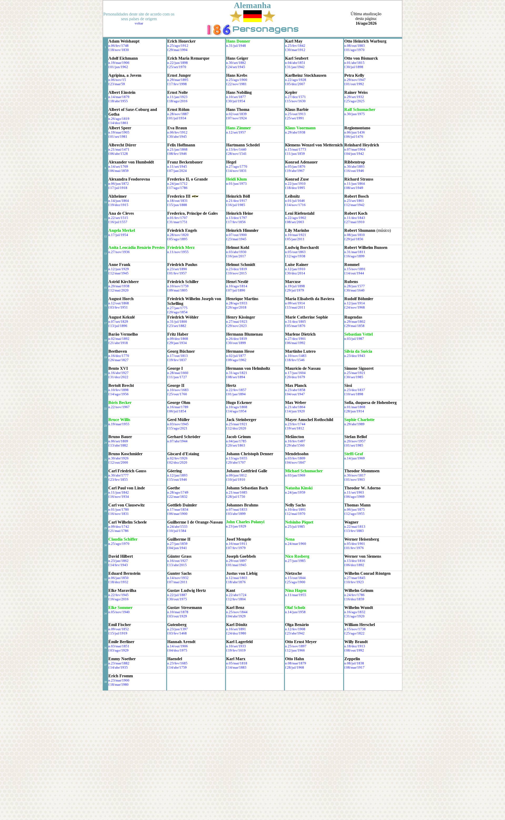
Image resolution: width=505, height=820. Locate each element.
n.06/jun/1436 (354, 132)
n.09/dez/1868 (177, 339)
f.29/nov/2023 (236, 326)
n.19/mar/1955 (118, 424)
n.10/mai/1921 (295, 235)
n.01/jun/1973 (236, 184)
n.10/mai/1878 (177, 612)
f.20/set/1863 (235, 445)
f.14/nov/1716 (295, 205)
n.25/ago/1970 (118, 544)
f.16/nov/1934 (118, 497)
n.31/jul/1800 (177, 322)
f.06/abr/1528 (118, 154)
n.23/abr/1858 (295, 390)
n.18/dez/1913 (354, 646)
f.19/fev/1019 (236, 650)
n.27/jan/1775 (177, 308)
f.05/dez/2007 (295, 84)
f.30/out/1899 (236, 343)
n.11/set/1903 (354, 492)
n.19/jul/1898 (295, 286)
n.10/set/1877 (236, 97)
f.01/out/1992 (354, 84)
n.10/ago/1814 (236, 286)
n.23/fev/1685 (177, 663)
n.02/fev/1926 (177, 458)
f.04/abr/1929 (236, 616)
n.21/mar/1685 (236, 492)
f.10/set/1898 (353, 394)
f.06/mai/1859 (118, 171)
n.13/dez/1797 (236, 218)
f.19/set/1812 (294, 428)
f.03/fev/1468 (177, 633)
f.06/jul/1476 (353, 137)
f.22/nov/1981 (236, 84)
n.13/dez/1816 (354, 561)
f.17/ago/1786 (177, 188)
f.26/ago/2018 (236, 307)
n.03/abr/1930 (236, 252)
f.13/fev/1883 (354, 531)
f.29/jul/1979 (294, 290)
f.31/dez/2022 (118, 377)
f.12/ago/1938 (295, 256)
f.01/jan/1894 (236, 394)
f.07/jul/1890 (235, 290)
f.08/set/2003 (294, 222)
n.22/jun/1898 (177, 63)
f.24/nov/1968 (354, 307)
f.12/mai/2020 (118, 290)
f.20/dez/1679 (295, 377)
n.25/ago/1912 (177, 46)
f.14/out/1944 (354, 273)
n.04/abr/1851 (295, 63)
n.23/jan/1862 (118, 561)
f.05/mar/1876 (295, 326)
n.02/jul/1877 (236, 356)
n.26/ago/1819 (118, 119)
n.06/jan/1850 (118, 578)
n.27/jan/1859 (177, 544)
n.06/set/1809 (118, 441)
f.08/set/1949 (353, 188)
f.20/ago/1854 (177, 312)
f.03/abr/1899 (236, 514)
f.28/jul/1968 (294, 667)
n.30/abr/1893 (354, 166)
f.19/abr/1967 (295, 171)
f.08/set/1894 (235, 377)
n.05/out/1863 (295, 252)
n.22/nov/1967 (119, 407)
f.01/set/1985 (353, 445)
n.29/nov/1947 (355, 80)
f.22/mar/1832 (177, 497)
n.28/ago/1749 (177, 492)
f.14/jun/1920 (295, 411)
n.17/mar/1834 (177, 509)
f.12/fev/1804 (236, 599)
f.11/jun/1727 (177, 377)
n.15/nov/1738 (355, 629)
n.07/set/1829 (118, 322)
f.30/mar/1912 (295, 50)
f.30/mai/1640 (354, 290)
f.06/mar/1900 (177, 514)
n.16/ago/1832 (354, 612)
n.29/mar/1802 (354, 322)
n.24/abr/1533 (177, 527)
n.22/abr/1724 (236, 595)
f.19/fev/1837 (177, 360)
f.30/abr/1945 (177, 137)
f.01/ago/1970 (354, 50)
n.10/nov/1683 (178, 390)
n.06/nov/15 (117, 80)
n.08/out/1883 (354, 46)
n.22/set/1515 (118, 218)
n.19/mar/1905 (118, 132)
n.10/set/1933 (236, 646)
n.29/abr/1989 (354, 424)
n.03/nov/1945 (178, 424)
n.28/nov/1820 (178, 235)
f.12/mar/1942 (354, 205)
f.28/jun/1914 (354, 411)
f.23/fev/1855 (118, 479)
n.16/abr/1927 (118, 373)
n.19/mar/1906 (118, 63)
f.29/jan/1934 (177, 343)
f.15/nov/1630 (295, 101)
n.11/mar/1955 (295, 595)
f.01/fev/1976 (354, 548)
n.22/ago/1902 (295, 218)
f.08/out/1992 (354, 650)
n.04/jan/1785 (236, 441)
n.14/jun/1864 (118, 201)
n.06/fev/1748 (118, 46)
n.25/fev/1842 (295, 46)
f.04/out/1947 (295, 394)
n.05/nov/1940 (119, 612)
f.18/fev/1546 (295, 360)
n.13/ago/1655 (236, 458)
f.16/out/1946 (354, 171)
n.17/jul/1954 (118, 235)
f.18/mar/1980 (118, 684)
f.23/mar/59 (116, 84)
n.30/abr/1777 (118, 475)
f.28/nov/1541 (236, 154)
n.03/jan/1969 (295, 475)
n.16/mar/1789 (177, 407)
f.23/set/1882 (176, 326)
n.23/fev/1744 (295, 424)
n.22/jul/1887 (177, 595)
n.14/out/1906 (177, 646)
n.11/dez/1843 (354, 218)
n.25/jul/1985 (295, 527)
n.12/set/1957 (236, 132)
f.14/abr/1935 (118, 667)
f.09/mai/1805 (177, 290)
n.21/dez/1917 (236, 201)
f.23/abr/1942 (295, 633)
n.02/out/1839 (236, 114)
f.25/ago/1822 (354, 633)
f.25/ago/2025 (354, 101)
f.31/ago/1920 (354, 616)
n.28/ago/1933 (236, 303)
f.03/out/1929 (177, 616)
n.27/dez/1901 (295, 339)
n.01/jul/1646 (295, 201)
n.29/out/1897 (236, 561)
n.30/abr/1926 (118, 458)
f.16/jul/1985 (235, 205)
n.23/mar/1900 (118, 680)
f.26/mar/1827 (118, 360)
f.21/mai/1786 (118, 531)
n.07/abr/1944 (177, 441)
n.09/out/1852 (118, 629)
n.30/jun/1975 (354, 114)
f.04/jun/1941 (177, 548)
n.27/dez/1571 (295, 97)
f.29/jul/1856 (353, 239)
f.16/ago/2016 (118, 599)
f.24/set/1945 (235, 67)
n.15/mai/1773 (295, 149)
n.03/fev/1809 (295, 458)
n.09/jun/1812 (236, 475)
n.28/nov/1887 (178, 114)
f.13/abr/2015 (177, 565)
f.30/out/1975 (177, 599)
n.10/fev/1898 (118, 390)
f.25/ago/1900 (295, 582)
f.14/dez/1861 (118, 123)
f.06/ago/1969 (354, 497)
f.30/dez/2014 (295, 273)
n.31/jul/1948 (236, 46)
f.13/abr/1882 (118, 445)
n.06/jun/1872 (118, 184)
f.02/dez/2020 (177, 462)
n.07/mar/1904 (354, 149)
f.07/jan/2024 (177, 171)
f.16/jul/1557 (117, 222)
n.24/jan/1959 (295, 492)
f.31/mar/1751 (177, 222)
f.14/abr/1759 (177, 667)
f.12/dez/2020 (236, 428)
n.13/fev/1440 (236, 149)
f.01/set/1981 (117, 137)
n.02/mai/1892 (118, 339)
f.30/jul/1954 (235, 101)
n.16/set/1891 (236, 629)
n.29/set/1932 (354, 97)
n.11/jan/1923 (177, 97)
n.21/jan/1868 (177, 149)
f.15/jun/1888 (177, 205)
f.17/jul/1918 (117, 188)
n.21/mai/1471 (118, 149)
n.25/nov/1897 (295, 646)
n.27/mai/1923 (236, 322)
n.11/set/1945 (177, 166)
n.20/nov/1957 (355, 441)
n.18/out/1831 (177, 201)
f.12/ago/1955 (354, 514)
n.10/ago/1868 (236, 407)
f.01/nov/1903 (354, 479)
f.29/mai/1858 (354, 326)
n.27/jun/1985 (295, 561)
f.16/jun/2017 (236, 256)
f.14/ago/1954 (236, 411)
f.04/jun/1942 (354, 154)
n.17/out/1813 (177, 356)
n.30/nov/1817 (355, 475)
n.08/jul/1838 (354, 663)
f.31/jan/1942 (295, 67)
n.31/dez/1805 (295, 322)
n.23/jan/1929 (236, 526)
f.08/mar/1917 (354, 667)
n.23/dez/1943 (354, 356)
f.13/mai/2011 (295, 307)
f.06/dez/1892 (354, 565)
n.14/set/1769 (118, 166)
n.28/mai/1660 (177, 373)
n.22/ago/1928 (295, 80)
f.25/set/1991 (294, 118)
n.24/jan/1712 (177, 184)
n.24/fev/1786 (354, 595)
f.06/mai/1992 (295, 343)
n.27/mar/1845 (354, 578)
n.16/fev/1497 (295, 441)
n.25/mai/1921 (236, 424)
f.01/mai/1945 (236, 565)
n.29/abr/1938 (295, 132)
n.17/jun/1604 (295, 373)
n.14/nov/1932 (178, 578)
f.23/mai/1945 (236, 239)
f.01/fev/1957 (177, 273)
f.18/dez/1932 (118, 582)
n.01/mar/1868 (354, 407)
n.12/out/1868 (118, 303)
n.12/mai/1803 (236, 578)
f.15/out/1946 (177, 479)
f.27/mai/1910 (354, 222)
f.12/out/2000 (118, 462)
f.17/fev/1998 (177, 84)
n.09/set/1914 (295, 303)
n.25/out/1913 (295, 114)
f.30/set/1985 (353, 377)
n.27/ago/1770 (236, 166)
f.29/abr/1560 (295, 445)
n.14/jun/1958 (295, 612)
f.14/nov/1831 (236, 171)
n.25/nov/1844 (237, 612)
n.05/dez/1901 (354, 544)
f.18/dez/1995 (295, 188)
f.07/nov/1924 (236, 118)
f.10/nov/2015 (236, 273)
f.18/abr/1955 (118, 101)
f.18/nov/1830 (118, 50)
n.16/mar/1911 (236, 544)
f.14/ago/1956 (118, 394)
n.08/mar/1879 (295, 663)
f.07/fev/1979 (236, 548)
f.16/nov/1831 (118, 514)
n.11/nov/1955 (178, 252)
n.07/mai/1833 (236, 509)
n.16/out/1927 (177, 561)
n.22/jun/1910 (295, 184)
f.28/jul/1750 (235, 497)
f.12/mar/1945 (118, 273)
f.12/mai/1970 (295, 514)
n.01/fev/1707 (177, 218)
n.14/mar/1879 (118, 97)
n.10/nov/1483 (295, 356)
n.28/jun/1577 (354, 286)
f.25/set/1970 (176, 67)
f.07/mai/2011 (177, 582)
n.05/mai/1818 (236, 663)
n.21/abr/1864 (295, 407)
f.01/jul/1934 (176, 118)
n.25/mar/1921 (354, 373)
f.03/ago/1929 (118, 650)
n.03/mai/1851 (118, 646)
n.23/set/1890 (177, 269)
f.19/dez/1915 (118, 205)
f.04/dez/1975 (177, 650)
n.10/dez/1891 (295, 509)
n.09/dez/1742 (118, 527)
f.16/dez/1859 (354, 599)
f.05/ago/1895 (177, 239)
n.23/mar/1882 (118, 663)
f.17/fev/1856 (236, 222)
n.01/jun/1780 (118, 509)
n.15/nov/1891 (355, 269)
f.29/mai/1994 (177, 50)
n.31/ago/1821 (236, 373)
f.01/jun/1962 (118, 67)
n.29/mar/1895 (177, 80)
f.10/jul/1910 (235, 479)
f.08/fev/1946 (177, 154)
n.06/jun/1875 (354, 509)
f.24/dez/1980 (236, 633)
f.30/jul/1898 (353, 67)
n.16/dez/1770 (118, 356)
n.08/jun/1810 (354, 235)
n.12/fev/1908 (295, 629)
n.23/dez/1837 (354, 390)
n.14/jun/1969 (354, 458)
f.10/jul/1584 (176, 531)
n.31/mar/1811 (354, 252)
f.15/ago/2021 (177, 428)
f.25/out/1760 (177, 394)
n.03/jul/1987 (354, 339)
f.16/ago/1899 (354, 256)
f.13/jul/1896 (117, 326)
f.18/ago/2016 (177, 101)
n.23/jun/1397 (177, 629)
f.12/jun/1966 (295, 650)
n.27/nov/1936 (119, 252)
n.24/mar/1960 (295, 544)
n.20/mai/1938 (118, 286)
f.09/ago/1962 (236, 360)
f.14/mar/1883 (236, 667)
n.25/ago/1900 (236, 80)
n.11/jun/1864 (354, 184)
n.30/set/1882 (236, 63)
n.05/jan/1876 (295, 166)
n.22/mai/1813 (354, 527)
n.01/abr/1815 (354, 63)
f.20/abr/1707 (236, 462)
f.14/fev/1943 (118, 565)
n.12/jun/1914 (354, 303)
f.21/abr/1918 (118, 343)
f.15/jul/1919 (117, 633)
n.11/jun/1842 (118, 492)
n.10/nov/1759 (178, 286)
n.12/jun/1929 (118, 269)
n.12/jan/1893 (177, 475)
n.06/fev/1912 (177, 132)
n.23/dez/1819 (236, 269)
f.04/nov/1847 (295, 462)
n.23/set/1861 (354, 201)
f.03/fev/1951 (118, 307)
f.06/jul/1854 (176, 411)
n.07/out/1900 (236, 235)
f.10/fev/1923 (354, 582)
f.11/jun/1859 (295, 154)
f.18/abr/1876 (236, 582)
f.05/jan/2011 (295, 239)
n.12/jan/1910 (295, 269)
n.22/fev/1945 (118, 595)
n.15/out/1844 (295, 578)
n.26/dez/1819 (236, 339)
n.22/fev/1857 (236, 390)
